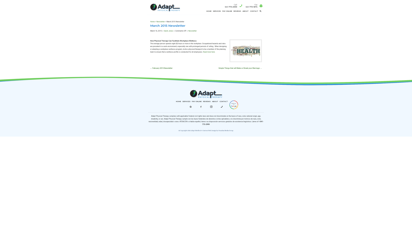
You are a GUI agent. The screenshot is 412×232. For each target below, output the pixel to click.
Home (152, 22)
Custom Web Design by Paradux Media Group (217, 130)
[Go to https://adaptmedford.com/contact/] (252, 6)
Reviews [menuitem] (237, 11)
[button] (261, 11)
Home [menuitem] (208, 11)
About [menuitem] (245, 11)
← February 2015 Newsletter (161, 68)
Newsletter (160, 22)
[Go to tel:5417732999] (212, 6)
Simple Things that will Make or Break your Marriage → (240, 68)
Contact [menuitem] (254, 11)
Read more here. (209, 52)
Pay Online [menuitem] (227, 11)
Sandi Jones (168, 31)
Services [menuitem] (217, 11)
